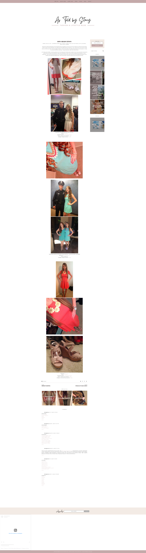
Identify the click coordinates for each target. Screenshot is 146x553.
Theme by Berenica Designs (87, 551)
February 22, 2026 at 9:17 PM (54, 448)
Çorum (43, 478)
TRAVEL (76, 1)
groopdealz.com (66, 255)
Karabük (43, 477)
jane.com (66, 373)
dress (58, 43)
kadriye (43, 417)
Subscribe (97, 41)
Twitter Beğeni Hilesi (46, 437)
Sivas (43, 480)
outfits (80, 43)
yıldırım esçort (44, 462)
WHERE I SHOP (70, 1)
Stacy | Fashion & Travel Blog (7, 548)
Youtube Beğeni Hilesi (46, 436)
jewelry (63, 43)
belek (43, 416)
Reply (43, 429)
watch (64, 44)
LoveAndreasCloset (68, 134)
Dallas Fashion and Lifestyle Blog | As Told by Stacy (71, 551)
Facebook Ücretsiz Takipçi (47, 438)
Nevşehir (43, 483)
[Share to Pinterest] (84, 381)
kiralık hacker (44, 414)
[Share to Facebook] (82, 381)
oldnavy (67, 43)
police (61, 44)
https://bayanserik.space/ (67, 450)
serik (43, 418)
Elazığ (43, 482)
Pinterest (84, 43)
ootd (70, 43)
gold (61, 43)
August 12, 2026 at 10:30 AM (54, 474)
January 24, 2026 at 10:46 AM (54, 433)
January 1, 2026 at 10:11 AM (54, 423)
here (70, 135)
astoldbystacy (17, 548)
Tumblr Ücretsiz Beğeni (46, 441)
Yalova (43, 479)
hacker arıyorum (45, 415)
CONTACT (89, 1)
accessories (54, 43)
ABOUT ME (56, 1)
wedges (67, 44)
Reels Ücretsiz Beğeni (46, 442)
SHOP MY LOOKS (63, 1)
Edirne (43, 476)
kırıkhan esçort (45, 463)
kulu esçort (44, 461)
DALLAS (80, 1)
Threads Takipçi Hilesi (46, 440)
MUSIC (85, 1)
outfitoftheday (75, 43)
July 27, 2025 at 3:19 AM (53, 412)
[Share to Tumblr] (86, 381)
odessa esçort (44, 464)
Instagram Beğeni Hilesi (46, 435)
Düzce (43, 481)
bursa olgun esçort (45, 468)
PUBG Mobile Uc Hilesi (46, 443)
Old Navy (66, 133)
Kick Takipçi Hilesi (45, 439)
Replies (44, 381)
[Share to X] (80, 381)
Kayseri (43, 484)
